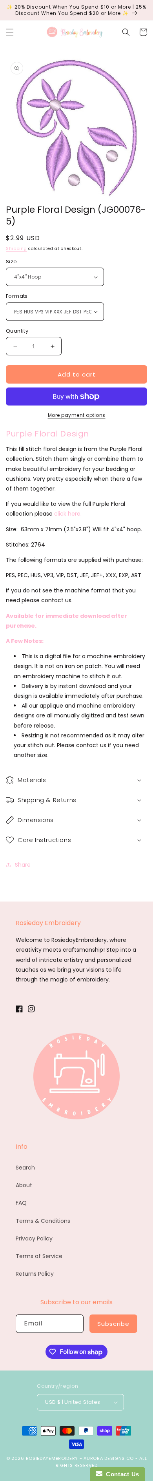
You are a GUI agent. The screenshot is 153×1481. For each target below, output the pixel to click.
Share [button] (23, 865)
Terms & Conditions (43, 1221)
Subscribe (113, 1324)
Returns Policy (35, 1274)
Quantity (17, 331)
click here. (68, 514)
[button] (9, 32)
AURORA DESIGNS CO (109, 1458)
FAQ (21, 1203)
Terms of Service (39, 1256)
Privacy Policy (34, 1238)
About (24, 1185)
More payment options (77, 415)
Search (25, 1167)
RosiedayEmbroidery (52, 1458)
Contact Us (120, 1474)
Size (11, 261)
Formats (17, 296)
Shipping (16, 249)
